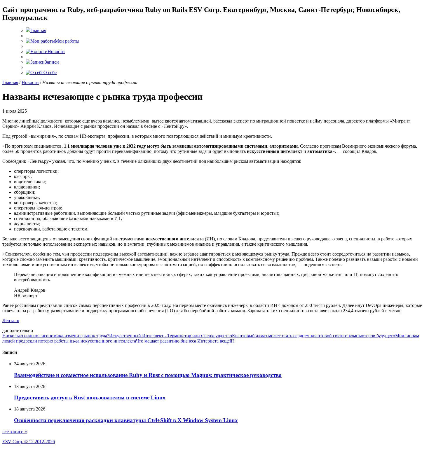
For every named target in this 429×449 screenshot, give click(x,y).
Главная (10, 82)
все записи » (14, 431)
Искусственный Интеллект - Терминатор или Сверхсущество (170, 335)
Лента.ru (10, 320)
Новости (30, 82)
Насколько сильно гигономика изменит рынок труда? (55, 335)
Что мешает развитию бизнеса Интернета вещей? (185, 340)
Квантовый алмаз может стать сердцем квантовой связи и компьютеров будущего (313, 335)
